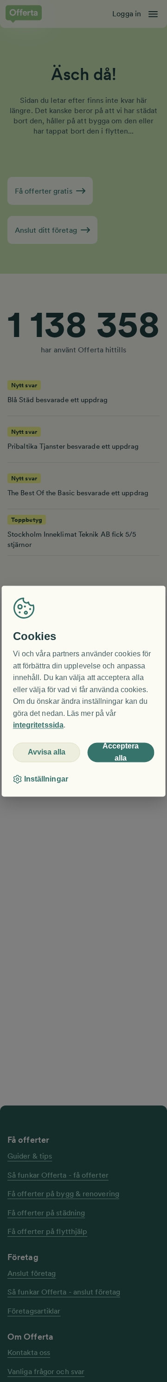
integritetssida (38, 725)
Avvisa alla (46, 752)
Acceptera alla (121, 752)
